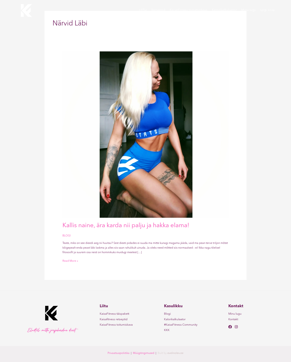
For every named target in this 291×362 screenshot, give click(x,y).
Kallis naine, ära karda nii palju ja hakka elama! (125, 226)
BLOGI (66, 235)
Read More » (70, 260)
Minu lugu (248, 10)
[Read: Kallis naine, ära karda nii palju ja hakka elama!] (145, 134)
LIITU (143, 10)
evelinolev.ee (175, 353)
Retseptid (158, 10)
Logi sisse (268, 10)
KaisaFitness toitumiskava (188, 10)
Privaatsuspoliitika (119, 353)
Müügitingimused (143, 353)
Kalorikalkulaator (224, 10)
